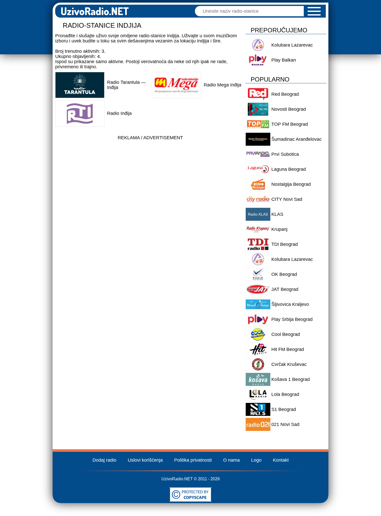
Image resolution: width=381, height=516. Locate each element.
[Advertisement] (150, 179)
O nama (231, 460)
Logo (256, 460)
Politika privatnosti (193, 460)
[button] (314, 11)
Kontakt (281, 460)
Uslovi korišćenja (145, 460)
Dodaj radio (104, 460)
